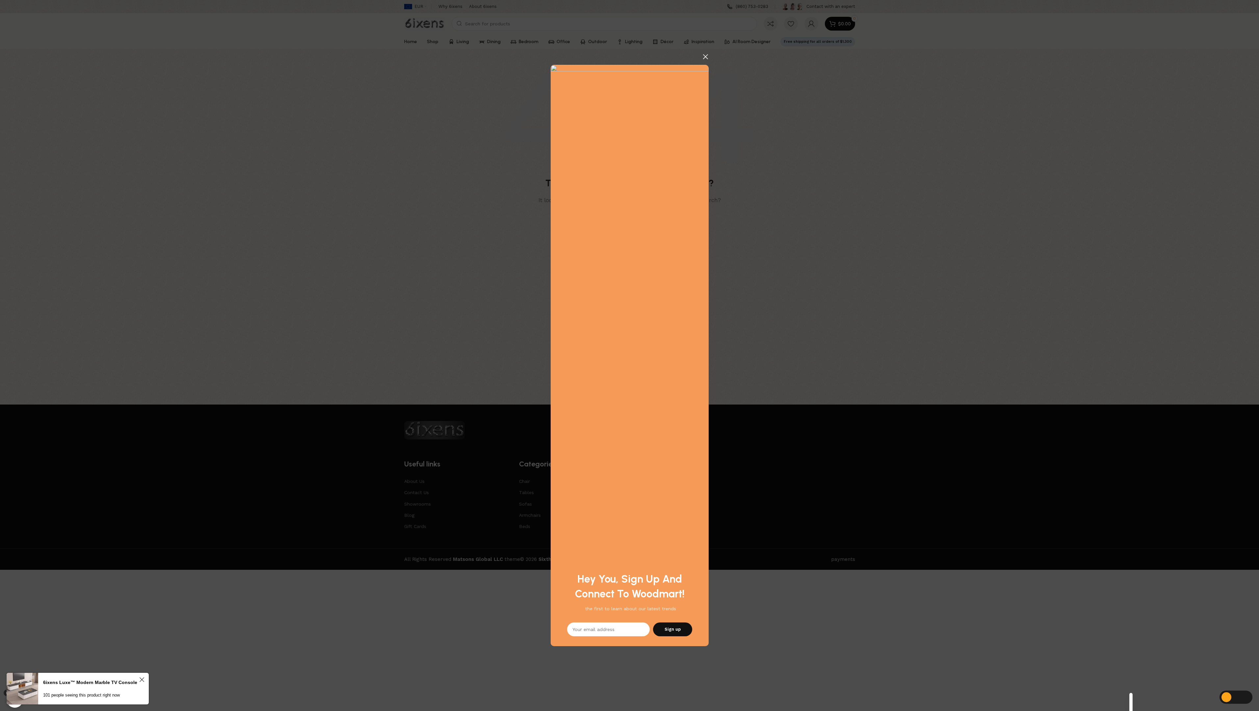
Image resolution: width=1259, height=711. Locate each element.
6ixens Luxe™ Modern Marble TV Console (90, 682)
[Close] (705, 56)
